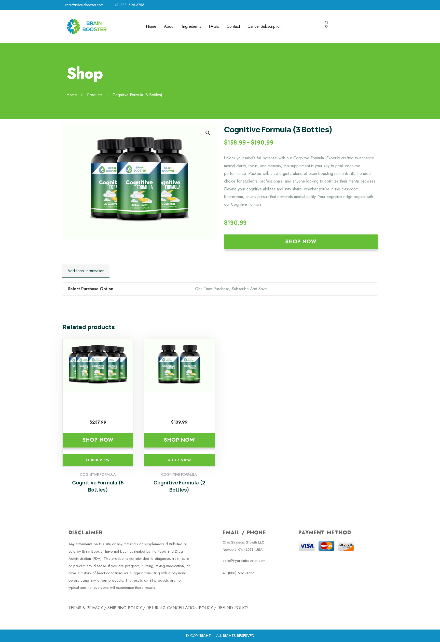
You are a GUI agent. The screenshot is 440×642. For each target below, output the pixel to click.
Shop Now (301, 241)
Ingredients (191, 26)
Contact (233, 26)
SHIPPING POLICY (124, 608)
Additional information (85, 271)
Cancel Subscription (265, 26)
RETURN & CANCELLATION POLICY (179, 608)
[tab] (85, 271)
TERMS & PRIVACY (85, 608)
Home (151, 26)
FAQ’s (214, 26)
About (169, 26)
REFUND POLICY (232, 608)
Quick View (98, 460)
